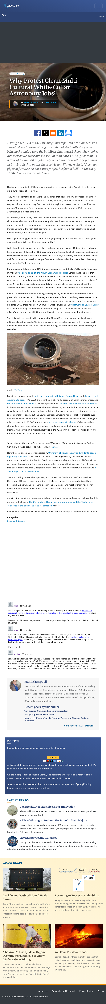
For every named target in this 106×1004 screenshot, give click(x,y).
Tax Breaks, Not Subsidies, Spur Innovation (46, 710)
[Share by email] (53, 133)
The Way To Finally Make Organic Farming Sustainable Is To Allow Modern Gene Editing (24, 955)
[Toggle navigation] (98, 6)
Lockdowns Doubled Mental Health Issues (25, 897)
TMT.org (18, 390)
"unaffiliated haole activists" (84, 304)
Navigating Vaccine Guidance (39, 714)
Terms (101, 991)
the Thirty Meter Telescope (21, 403)
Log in (101, 17)
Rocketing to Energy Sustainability (77, 895)
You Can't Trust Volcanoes (71, 952)
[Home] (12, 6)
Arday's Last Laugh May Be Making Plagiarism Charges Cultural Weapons (56, 719)
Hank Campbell (32, 102)
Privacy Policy (86, 991)
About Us (42, 991)
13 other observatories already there (78, 403)
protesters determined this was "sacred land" (57, 396)
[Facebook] (3, 15)
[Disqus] (53, 560)
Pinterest (55, 446)
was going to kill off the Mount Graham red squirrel (43, 272)
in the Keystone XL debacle (62, 422)
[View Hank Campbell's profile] (15, 103)
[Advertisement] (53, 42)
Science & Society (17, 74)
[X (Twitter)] (5, 15)
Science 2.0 (49, 102)
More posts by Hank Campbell (79, 726)
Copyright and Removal (63, 991)
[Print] (68, 133)
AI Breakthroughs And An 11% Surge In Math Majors (53, 820)
